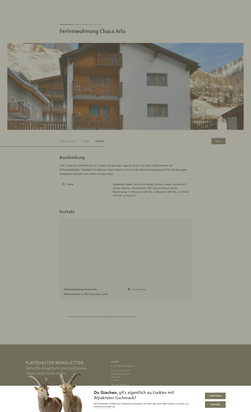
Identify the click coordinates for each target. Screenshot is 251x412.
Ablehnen (215, 404)
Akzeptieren (215, 396)
